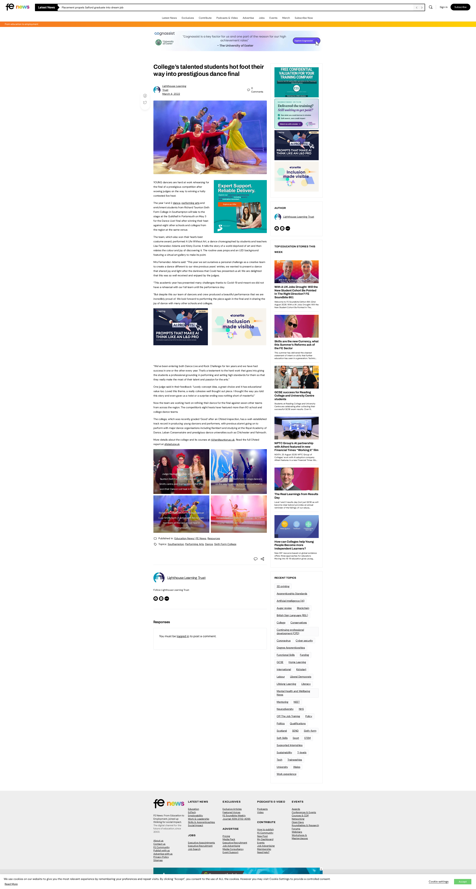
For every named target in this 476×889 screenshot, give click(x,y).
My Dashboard (265, 839)
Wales (296, 767)
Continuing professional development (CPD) (290, 631)
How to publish (265, 829)
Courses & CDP (300, 815)
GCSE (280, 662)
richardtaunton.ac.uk (223, 439)
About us (158, 840)
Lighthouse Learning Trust (186, 578)
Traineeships (294, 759)
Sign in (444, 7)
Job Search (194, 849)
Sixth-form (310, 730)
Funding (304, 655)
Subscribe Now (304, 18)
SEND (295, 730)
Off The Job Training (288, 716)
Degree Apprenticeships (291, 647)
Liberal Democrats (300, 676)
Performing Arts (194, 544)
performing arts (190, 203)
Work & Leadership (198, 818)
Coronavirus (283, 640)
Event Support (230, 852)
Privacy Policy (161, 857)
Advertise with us (163, 853)
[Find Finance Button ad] (296, 113)
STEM (307, 738)
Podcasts (262, 809)
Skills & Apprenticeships (201, 822)
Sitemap (158, 860)
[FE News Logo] (17, 7)
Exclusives (188, 18)
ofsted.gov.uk (172, 444)
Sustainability (284, 752)
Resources (214, 538)
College (281, 622)
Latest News (169, 18)
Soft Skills (282, 738)
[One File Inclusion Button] (239, 343)
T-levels (301, 752)
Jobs (262, 18)
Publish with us (161, 850)
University (282, 767)
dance (176, 203)
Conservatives (298, 622)
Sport (296, 738)
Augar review (284, 608)
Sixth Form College (225, 544)
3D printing (283, 586)
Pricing (226, 836)
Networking (298, 818)
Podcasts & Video (227, 18)
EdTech (192, 812)
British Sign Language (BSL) (292, 615)
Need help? (263, 852)
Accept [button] (463, 881)
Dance (209, 544)
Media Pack (229, 839)
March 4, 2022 (171, 94)
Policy (308, 716)
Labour (281, 676)
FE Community (161, 847)
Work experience (286, 774)
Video (260, 812)
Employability (195, 815)
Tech (279, 759)
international (284, 669)
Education (193, 809)
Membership (264, 849)
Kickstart (301, 669)
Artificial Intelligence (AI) (290, 600)
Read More (11, 884)
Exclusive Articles (232, 809)
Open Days (298, 822)
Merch (286, 18)
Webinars (297, 831)
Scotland (282, 730)
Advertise (248, 18)
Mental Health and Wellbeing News (293, 692)
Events (273, 18)
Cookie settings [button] (438, 881)
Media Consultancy (233, 849)
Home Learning (297, 662)
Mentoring (282, 702)
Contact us (159, 844)
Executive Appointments (201, 842)
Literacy (306, 684)
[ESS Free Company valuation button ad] (296, 82)
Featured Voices (231, 812)
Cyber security (304, 640)
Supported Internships (290, 745)
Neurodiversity (285, 709)
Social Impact (195, 825)
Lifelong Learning (286, 684)
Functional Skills (286, 655)
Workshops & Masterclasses (300, 837)
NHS (301, 709)
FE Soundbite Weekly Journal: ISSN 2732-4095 (236, 817)
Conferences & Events (304, 812)
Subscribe (460, 7)
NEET (297, 702)
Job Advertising (231, 845)
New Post (262, 836)
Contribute (205, 18)
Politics (281, 723)
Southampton (176, 544)
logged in (183, 636)
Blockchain (303, 608)
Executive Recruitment (200, 845)
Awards (296, 809)
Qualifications (298, 723)
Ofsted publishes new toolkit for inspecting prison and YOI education (103, 7)
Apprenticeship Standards (292, 593)
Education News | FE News (190, 538)
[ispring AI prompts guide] (180, 343)
